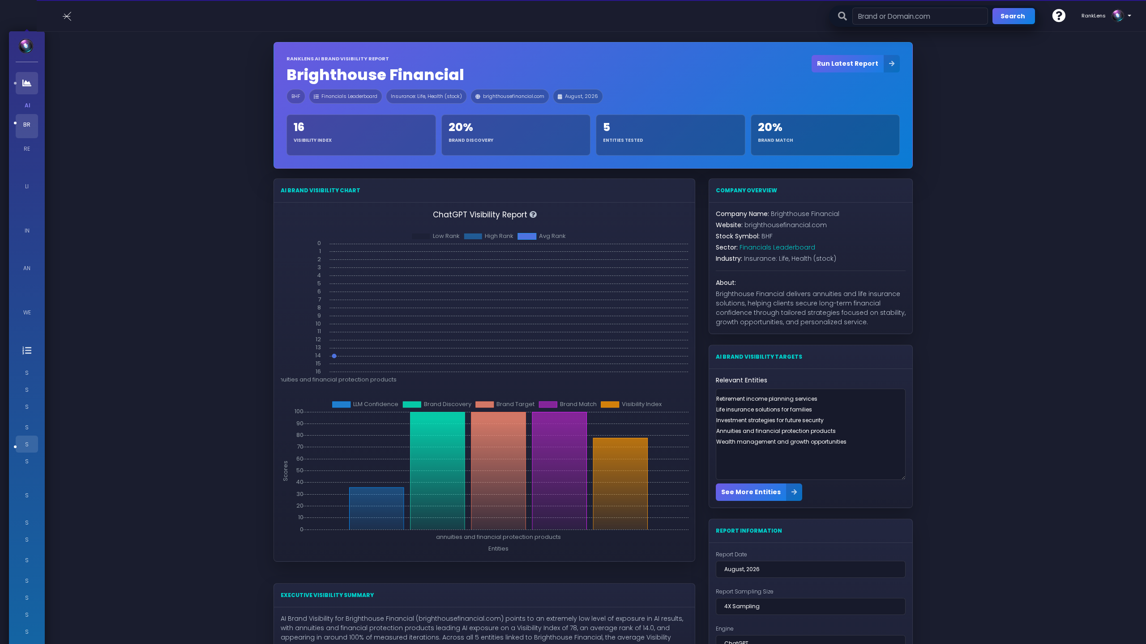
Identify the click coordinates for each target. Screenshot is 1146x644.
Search (1013, 16)
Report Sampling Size (745, 591)
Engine (725, 628)
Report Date (731, 554)
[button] (1058, 15)
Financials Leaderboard (349, 96)
